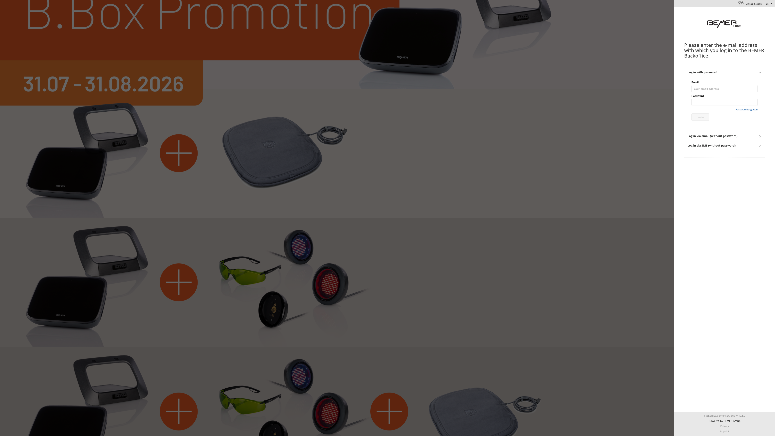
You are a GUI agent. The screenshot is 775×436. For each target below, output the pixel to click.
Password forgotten (747, 109)
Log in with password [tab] (702, 72)
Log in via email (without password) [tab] (712, 136)
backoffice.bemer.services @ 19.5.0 (724, 415)
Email (695, 82)
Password (697, 95)
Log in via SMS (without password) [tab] (711, 145)
